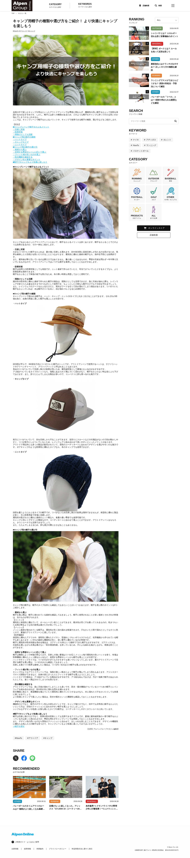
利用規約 (40, 849)
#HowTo (15, 31)
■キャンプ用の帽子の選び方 (25, 147)
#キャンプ (31, 31)
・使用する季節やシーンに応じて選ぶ (29, 152)
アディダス (151, 140)
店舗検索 (146, 6)
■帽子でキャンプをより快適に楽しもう (30, 162)
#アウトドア (23, 31)
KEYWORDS (85, 5)
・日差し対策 (19, 129)
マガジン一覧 (22, 13)
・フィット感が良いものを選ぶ (26, 154)
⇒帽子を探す (19, 726)
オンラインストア (156, 228)
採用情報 (27, 849)
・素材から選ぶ (20, 149)
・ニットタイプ (20, 144)
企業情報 (15, 849)
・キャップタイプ (21, 142)
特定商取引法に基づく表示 (82, 849)
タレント (167, 140)
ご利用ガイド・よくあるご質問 (27, 842)
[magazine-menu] (172, 5)
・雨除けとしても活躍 (22, 134)
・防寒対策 (18, 132)
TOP (13, 13)
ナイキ (136, 140)
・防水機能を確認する (22, 157)
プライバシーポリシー (57, 849)
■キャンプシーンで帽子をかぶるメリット (31, 127)
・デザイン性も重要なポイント (26, 159)
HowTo (136, 145)
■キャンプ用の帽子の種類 (24, 137)
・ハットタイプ (20, 139)
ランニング (151, 145)
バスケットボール (141, 151)
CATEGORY (55, 5)
